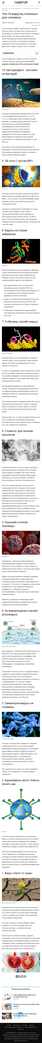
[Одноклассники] (19, 976)
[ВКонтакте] (17, 976)
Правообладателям (30, 1027)
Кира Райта (11, 22)
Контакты (21, 1029)
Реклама (25, 1025)
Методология (35, 25)
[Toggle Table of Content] (36, 53)
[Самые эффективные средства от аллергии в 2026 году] (7, 997)
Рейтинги (5, 8)
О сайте (9, 1025)
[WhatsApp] (25, 976)
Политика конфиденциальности (13, 1027)
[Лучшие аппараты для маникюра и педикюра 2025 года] (7, 1016)
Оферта (31, 1025)
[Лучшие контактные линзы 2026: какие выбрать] (7, 1006)
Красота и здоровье (14, 8)
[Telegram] (22, 976)
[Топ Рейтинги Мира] (21, 2)
